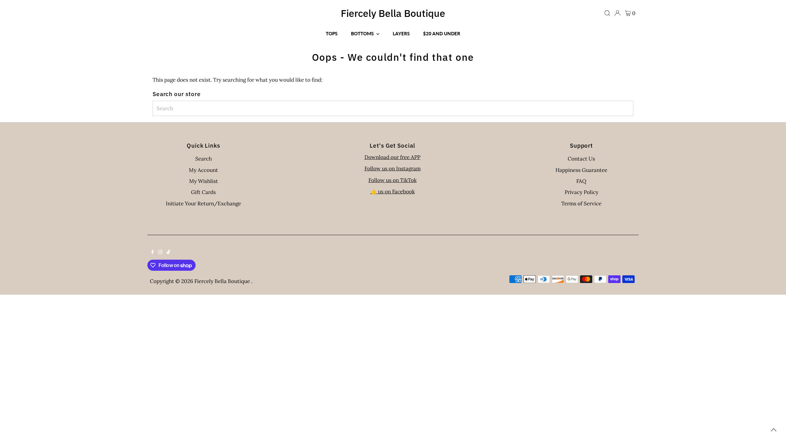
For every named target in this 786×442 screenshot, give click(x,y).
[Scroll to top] (774, 430)
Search (203, 158)
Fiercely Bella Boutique (393, 13)
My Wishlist (203, 181)
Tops (331, 33)
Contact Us (581, 158)
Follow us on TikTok (392, 180)
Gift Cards (203, 192)
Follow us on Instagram (392, 168)
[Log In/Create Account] (617, 13)
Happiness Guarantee (581, 170)
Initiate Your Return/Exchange (203, 203)
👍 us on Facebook (392, 191)
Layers (401, 33)
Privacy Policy (581, 192)
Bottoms (363, 33)
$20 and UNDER (441, 33)
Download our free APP (392, 157)
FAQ (581, 181)
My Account (203, 170)
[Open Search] (607, 13)
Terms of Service (581, 203)
